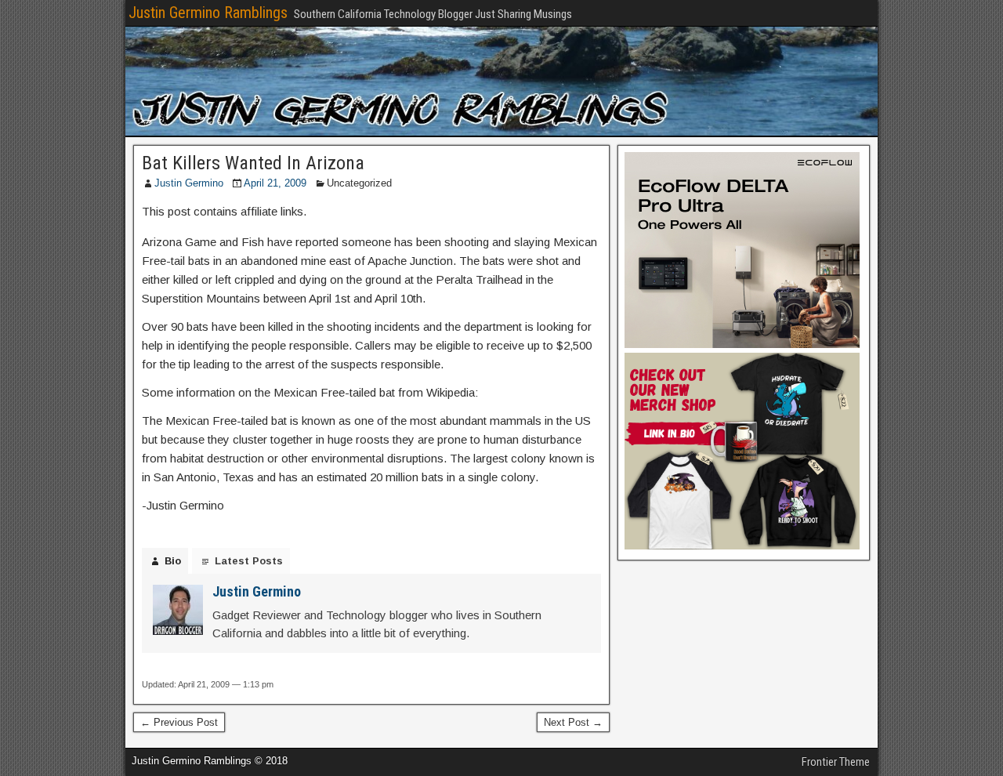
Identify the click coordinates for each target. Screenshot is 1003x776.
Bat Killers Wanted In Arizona (253, 163)
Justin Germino (188, 183)
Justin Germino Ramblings (208, 12)
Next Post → (573, 722)
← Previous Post (179, 722)
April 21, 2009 (275, 183)
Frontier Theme (836, 762)
